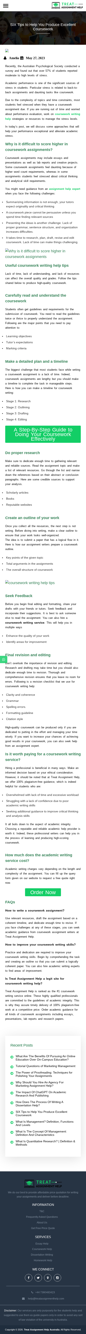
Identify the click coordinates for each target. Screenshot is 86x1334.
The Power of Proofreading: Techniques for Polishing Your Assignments (44, 1074)
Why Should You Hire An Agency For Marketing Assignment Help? (40, 1084)
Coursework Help (42, 1249)
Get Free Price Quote (43, 1228)
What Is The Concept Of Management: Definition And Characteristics (41, 1133)
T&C (41, 1211)
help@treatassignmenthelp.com (46, 1298)
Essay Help (41, 1243)
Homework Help (43, 1260)
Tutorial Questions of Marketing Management (45, 1066)
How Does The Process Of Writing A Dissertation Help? (39, 1103)
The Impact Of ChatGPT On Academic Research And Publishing (41, 1093)
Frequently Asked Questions (42, 1216)
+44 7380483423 (45, 1292)
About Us (42, 1222)
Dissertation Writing (42, 1254)
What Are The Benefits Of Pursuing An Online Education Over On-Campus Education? (45, 1057)
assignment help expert (64, 188)
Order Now (43, 892)
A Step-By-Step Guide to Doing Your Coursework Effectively (43, 434)
